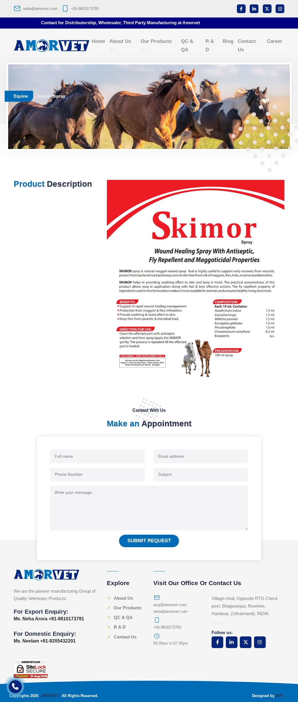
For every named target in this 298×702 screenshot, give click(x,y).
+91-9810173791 (85, 8)
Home (98, 41)
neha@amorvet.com (40, 8)
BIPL (280, 696)
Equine (21, 96)
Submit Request (149, 540)
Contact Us (247, 45)
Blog (228, 41)
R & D (209, 45)
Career (274, 41)
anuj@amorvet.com (169, 605)
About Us (120, 41)
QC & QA (187, 45)
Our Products (156, 41)
